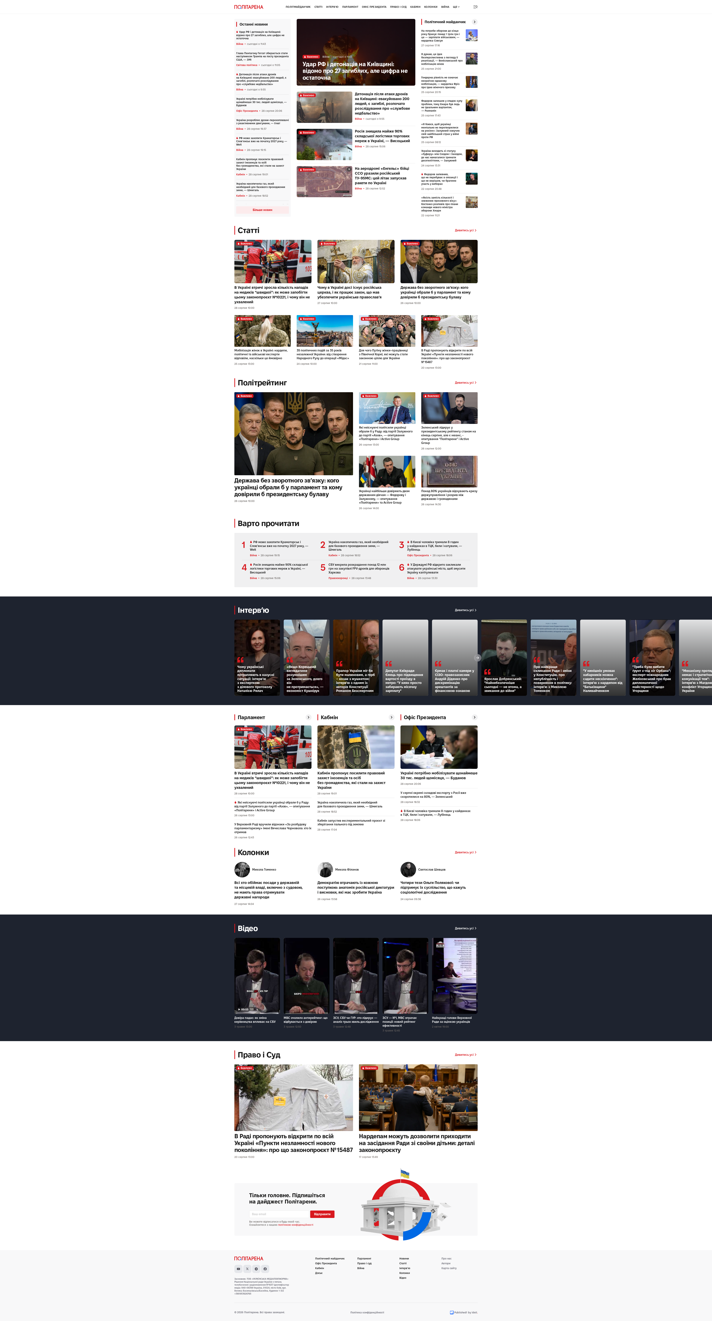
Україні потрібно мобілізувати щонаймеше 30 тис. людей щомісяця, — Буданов (261, 102)
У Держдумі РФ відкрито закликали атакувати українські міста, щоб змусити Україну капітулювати (436, 568)
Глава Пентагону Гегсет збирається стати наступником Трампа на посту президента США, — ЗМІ (262, 56)
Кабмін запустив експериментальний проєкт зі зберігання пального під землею (351, 822)
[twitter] (247, 1269)
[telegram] (256, 1269)
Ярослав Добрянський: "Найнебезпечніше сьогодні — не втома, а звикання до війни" (503, 685)
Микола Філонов (347, 869)
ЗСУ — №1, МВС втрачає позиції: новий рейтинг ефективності (400, 1021)
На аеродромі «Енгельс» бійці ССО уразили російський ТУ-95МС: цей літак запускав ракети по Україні (382, 175)
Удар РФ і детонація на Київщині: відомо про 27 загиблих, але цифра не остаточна (260, 35)
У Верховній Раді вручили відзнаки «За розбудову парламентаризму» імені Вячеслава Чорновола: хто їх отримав (272, 828)
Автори (446, 1263)
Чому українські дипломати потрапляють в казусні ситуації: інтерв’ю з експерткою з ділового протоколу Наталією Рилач (255, 679)
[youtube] (238, 1269)
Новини (404, 1258)
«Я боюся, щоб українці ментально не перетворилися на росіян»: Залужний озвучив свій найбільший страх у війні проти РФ (440, 131)
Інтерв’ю (404, 1268)
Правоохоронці (338, 578)
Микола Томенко (264, 869)
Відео (402, 1277)
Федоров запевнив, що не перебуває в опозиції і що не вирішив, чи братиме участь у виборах (439, 179)
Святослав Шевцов (432, 869)
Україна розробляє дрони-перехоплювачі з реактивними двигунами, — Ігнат (262, 122)
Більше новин (262, 209)
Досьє (319, 1273)
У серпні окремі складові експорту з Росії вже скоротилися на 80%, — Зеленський (433, 794)
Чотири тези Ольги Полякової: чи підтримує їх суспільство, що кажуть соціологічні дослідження (433, 887)
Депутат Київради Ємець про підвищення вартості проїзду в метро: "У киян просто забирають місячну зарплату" (404, 680)
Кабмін (415, 6)
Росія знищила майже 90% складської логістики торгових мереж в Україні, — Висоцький (382, 136)
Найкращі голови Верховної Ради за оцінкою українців (452, 1019)
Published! (460, 1312)
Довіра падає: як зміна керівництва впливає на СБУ (255, 1019)
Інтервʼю (332, 6)
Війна (445, 6)
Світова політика (246, 65)
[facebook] (265, 1269)
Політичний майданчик (330, 1258)
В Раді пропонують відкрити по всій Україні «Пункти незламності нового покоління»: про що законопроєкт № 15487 (447, 356)
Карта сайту (448, 1268)
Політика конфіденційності (367, 1312)
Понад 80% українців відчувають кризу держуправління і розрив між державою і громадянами (449, 495)
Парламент (350, 6)
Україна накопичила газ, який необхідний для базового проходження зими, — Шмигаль (260, 187)
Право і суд (398, 6)
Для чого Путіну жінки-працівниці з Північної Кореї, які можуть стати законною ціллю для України (383, 354)
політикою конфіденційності (295, 1224)
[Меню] (475, 7)
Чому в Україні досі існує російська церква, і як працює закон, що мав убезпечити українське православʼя (349, 292)
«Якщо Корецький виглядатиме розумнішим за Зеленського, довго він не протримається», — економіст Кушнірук (305, 679)
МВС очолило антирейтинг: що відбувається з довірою (305, 1019)
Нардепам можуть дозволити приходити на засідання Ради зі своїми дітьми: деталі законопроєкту (417, 1143)
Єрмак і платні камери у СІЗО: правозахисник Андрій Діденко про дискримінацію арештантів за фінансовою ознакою (454, 680)
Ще (455, 6)
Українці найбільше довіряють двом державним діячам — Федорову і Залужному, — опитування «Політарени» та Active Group (384, 497)
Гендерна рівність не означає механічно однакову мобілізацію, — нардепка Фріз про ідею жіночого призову (440, 82)
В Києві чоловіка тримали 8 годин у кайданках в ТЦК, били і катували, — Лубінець (434, 545)
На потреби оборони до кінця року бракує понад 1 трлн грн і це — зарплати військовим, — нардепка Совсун (440, 35)
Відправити (322, 1214)
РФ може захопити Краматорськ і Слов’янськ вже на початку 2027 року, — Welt (261, 141)
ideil (475, 1312)
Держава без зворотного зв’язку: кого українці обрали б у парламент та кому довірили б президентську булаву (435, 292)
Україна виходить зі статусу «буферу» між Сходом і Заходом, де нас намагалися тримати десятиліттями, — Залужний (441, 155)
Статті (318, 6)
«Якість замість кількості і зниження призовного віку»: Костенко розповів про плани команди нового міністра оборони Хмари (439, 204)
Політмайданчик (298, 6)
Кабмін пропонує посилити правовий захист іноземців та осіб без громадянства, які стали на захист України (260, 164)
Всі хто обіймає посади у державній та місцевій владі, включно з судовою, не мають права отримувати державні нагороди (268, 890)
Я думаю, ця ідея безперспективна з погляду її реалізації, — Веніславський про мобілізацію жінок (442, 59)
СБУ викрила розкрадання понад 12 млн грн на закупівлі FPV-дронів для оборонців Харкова (359, 568)
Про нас (446, 1258)
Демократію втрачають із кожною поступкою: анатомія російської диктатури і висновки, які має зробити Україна (355, 887)
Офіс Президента (374, 6)
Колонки (430, 6)
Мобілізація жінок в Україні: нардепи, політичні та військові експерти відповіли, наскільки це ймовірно (261, 354)
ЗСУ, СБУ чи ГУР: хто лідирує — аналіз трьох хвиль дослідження (356, 1019)
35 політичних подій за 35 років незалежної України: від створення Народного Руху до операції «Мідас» (323, 354)
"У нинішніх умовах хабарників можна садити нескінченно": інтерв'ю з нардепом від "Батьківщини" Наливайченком (602, 680)
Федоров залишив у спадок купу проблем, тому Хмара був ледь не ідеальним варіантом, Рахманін (441, 105)
